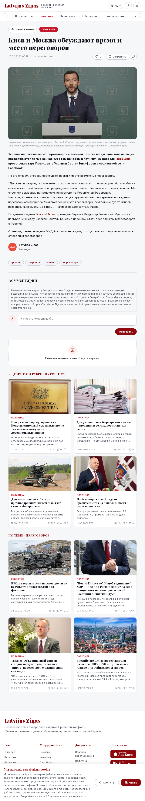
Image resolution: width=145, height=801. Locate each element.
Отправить (126, 331)
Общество (89, 16)
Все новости (24, 16)
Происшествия (114, 16)
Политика (46, 16)
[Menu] (136, 5)
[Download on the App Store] (123, 754)
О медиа (10, 751)
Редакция (10, 757)
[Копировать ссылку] (134, 57)
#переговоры (70, 262)
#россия (16, 262)
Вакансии (10, 762)
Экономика (68, 16)
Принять (131, 782)
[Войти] (128, 5)
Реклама (45, 751)
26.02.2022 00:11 (18, 56)
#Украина (34, 262)
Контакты (45, 757)
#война (50, 262)
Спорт (135, 16)
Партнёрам (46, 762)
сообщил (123, 159)
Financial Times (45, 214)
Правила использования (84, 753)
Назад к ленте (24, 29)
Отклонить (106, 782)
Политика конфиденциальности (88, 762)
